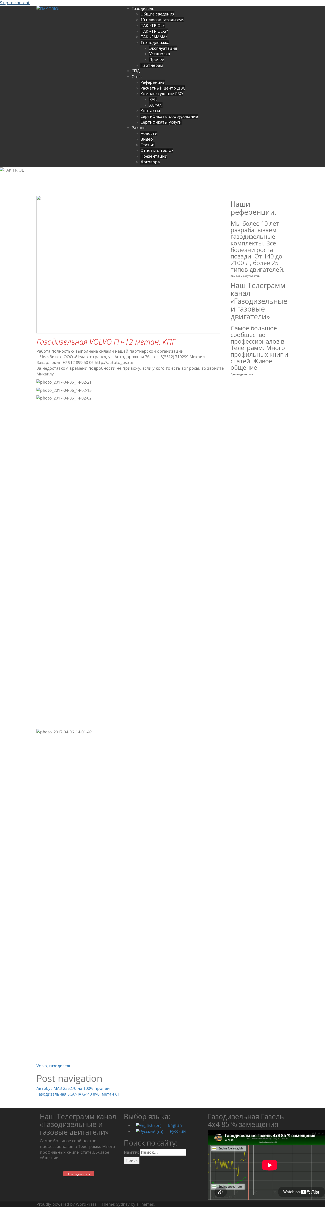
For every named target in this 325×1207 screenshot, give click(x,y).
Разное (138, 127)
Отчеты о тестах (156, 150)
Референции (152, 82)
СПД (136, 70)
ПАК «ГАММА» (153, 36)
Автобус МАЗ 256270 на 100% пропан (73, 1088)
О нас (137, 76)
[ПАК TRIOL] (48, 8)
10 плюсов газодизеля (162, 19)
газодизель (60, 1065)
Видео (146, 139)
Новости (148, 133)
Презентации (153, 156)
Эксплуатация (163, 48)
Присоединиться (242, 374)
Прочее (156, 59)
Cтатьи (147, 144)
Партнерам (151, 65)
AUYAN (155, 105)
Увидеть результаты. (245, 275)
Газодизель (143, 8)
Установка (159, 53)
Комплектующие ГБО (161, 93)
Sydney (123, 1204)
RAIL (153, 99)
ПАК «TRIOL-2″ (154, 31)
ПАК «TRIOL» (152, 25)
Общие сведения (157, 14)
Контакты (150, 110)
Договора (150, 162)
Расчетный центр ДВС (162, 88)
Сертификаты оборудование (169, 116)
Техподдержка (154, 42)
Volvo (41, 1065)
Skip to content (15, 2)
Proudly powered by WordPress (66, 1204)
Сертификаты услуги (161, 122)
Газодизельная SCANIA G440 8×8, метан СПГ (79, 1094)
